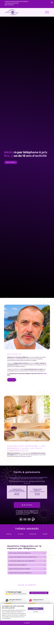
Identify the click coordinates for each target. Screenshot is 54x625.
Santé (45, 534)
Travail (20, 534)
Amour (9, 534)
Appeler (27, 623)
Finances (33, 534)
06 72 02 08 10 (9, 5)
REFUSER (35, 611)
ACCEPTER (35, 608)
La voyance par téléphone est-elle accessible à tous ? (23, 557)
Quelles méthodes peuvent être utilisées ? (20, 569)
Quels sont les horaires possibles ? (17, 565)
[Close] (52, 2)
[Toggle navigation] (47, 12)
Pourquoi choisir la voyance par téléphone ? (20, 573)
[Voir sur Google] (7, 600)
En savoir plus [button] (12, 379)
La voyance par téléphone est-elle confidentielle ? (22, 561)
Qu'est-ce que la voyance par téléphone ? (20, 553)
